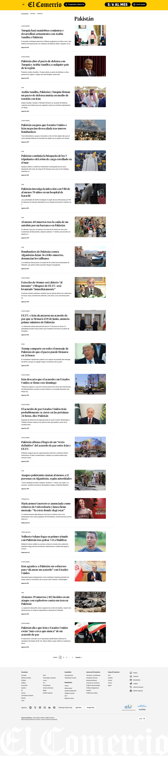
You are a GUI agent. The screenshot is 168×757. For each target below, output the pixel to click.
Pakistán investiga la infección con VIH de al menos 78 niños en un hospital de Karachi (45, 192)
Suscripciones (69, 675)
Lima (22, 700)
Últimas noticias (26, 678)
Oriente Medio (25, 26)
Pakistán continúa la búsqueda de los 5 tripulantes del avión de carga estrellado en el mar (46, 159)
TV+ (44, 683)
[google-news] (54, 707)
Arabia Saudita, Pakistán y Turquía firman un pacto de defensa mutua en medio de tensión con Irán (45, 95)
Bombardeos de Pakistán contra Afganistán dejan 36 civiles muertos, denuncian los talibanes (42, 254)
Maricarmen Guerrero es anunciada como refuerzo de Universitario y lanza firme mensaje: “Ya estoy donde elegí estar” (46, 506)
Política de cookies (91, 693)
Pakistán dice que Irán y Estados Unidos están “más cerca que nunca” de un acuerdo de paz (44, 631)
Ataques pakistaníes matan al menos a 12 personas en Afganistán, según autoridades (46, 476)
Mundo (23, 698)
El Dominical (46, 685)
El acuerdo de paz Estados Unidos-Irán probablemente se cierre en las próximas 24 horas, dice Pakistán (45, 412)
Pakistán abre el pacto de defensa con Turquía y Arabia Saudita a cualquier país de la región (45, 64)
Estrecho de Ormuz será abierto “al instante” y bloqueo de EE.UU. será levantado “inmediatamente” (41, 285)
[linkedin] (49, 707)
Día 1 (66, 696)
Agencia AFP (25, 111)
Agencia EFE (25, 47)
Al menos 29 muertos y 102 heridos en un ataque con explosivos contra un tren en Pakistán (45, 600)
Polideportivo (25, 499)
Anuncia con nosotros (93, 683)
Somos (23, 693)
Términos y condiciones (93, 675)
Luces (45, 680)
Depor (110, 685)
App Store (79, 707)
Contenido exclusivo (27, 695)
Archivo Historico (48, 688)
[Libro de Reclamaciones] (142, 707)
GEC (109, 675)
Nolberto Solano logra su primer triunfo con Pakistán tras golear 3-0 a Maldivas (44, 538)
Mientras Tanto (69, 698)
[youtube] (45, 707)
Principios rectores (92, 678)
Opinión (23, 688)
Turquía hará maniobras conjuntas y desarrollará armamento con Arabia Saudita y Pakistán (42, 33)
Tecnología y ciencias (49, 678)
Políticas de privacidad (93, 685)
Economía (24, 685)
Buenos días (68, 688)
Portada (23, 675)
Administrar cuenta (70, 678)
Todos (66, 685)
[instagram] (40, 707)
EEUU (23, 344)
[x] (35, 707)
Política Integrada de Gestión (92, 689)
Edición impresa (47, 693)
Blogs (44, 690)
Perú (44, 675)
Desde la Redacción (70, 691)
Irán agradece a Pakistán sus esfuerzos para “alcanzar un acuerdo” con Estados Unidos (44, 569)
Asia (22, 87)
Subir (140, 718)
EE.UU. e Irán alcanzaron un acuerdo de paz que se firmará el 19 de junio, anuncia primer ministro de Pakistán (45, 318)
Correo (110, 680)
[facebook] (30, 707)
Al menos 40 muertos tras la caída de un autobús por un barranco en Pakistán (44, 223)
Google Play (90, 707)
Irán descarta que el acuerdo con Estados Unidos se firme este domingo (45, 380)
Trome (110, 683)
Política (23, 683)
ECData (23, 680)
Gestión (110, 678)
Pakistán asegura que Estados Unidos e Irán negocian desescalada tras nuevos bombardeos (44, 128)
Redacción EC (25, 523)
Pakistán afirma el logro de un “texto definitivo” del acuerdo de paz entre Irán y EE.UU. (46, 445)
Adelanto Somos (70, 693)
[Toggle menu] (23, 4)
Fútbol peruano (26, 532)
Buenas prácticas (91, 680)
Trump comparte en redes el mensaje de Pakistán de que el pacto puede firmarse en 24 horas (45, 351)
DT (22, 690)
